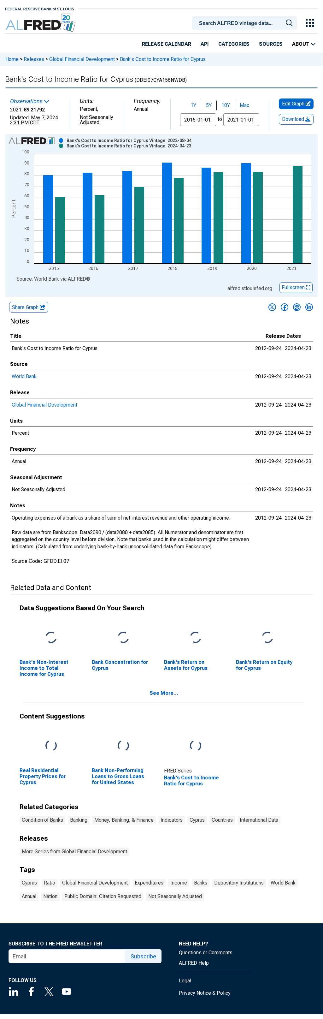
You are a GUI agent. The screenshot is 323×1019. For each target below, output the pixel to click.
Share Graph (26, 307)
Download (293, 119)
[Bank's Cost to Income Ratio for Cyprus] (195, 746)
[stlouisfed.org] (39, 8)
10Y (225, 105)
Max (244, 105)
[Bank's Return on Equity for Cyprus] (267, 638)
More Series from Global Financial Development (74, 852)
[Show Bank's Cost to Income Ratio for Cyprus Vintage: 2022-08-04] (129, 140)
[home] (41, 22)
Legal (185, 981)
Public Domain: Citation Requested (102, 896)
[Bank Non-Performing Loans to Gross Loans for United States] (123, 746)
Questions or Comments (205, 953)
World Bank (24, 376)
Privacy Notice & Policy (205, 993)
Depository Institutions (239, 883)
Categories (234, 44)
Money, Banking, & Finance (124, 820)
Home (12, 59)
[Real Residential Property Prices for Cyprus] (51, 746)
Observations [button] (27, 101)
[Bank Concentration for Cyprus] (123, 638)
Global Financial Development (82, 59)
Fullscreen (294, 287)
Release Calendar (166, 44)
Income (178, 883)
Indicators (172, 820)
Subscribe (143, 956)
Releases (34, 59)
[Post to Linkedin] (309, 307)
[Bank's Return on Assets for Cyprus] (195, 638)
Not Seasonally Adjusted (175, 896)
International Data (259, 820)
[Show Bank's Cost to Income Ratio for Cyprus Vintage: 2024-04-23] (129, 145)
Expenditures (149, 883)
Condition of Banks (42, 820)
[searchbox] (245, 23)
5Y (209, 105)
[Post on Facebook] (284, 307)
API (205, 44)
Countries (222, 820)
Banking (78, 820)
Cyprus (197, 820)
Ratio (49, 883)
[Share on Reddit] (297, 307)
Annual (29, 896)
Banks (200, 883)
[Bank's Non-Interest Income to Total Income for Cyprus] (51, 638)
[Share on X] (272, 307)
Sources (271, 44)
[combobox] (245, 22)
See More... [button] (164, 693)
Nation (50, 896)
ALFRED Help (194, 963)
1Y (193, 105)
